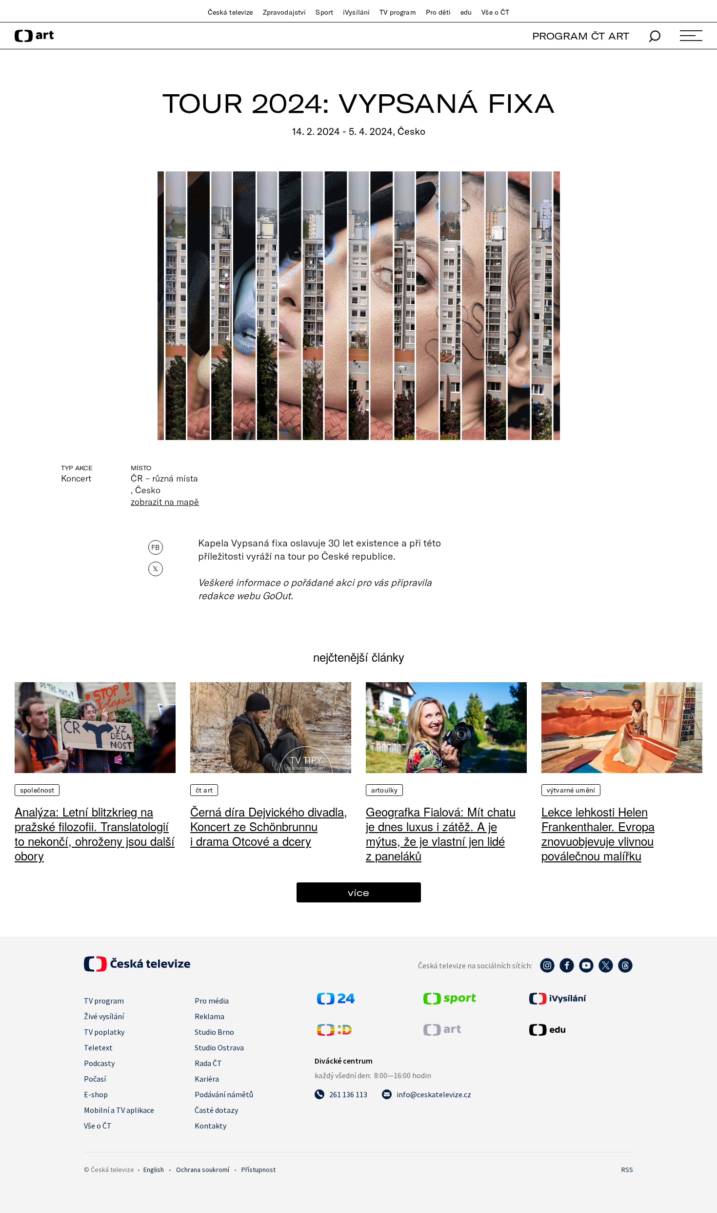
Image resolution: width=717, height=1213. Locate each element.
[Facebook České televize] (567, 970)
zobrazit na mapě (165, 501)
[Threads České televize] (625, 970)
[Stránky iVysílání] (580, 998)
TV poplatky (104, 1032)
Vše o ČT (495, 12)
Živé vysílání (104, 1016)
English (153, 1169)
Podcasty (99, 1063)
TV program (397, 12)
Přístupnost (258, 1169)
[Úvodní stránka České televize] (137, 969)
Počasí (95, 1079)
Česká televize (230, 12)
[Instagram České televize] (547, 970)
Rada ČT (208, 1063)
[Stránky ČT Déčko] (334, 1033)
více (358, 892)
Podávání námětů (224, 1094)
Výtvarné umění (571, 790)
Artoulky (384, 790)
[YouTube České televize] (586, 970)
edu (466, 12)
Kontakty (210, 1125)
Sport (324, 12)
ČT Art (204, 790)
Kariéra (207, 1079)
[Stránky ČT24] (336, 1001)
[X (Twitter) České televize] (606, 970)
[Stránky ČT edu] (580, 1030)
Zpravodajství (284, 12)
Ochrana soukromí (202, 1169)
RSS (627, 1169)
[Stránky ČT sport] (449, 1001)
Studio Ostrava (219, 1047)
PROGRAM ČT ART (580, 36)
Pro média (212, 1000)
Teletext (98, 1047)
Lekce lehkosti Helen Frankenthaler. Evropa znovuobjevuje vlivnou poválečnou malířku (598, 833)
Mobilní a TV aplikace (119, 1110)
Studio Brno (214, 1032)
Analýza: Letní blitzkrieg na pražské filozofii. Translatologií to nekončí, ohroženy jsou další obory (95, 833)
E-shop (96, 1094)
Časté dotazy (216, 1110)
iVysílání (356, 12)
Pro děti (438, 12)
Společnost (37, 790)
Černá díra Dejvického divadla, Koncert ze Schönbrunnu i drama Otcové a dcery (268, 826)
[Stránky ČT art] (442, 1033)
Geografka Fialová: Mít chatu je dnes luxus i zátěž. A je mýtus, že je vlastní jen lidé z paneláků (441, 833)
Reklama (209, 1016)
